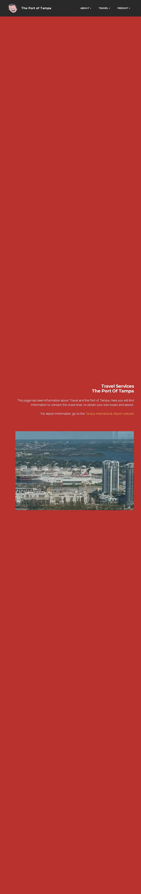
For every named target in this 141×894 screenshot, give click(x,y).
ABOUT (84, 8)
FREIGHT (123, 8)
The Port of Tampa (36, 8)
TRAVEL (103, 8)
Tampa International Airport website (109, 413)
